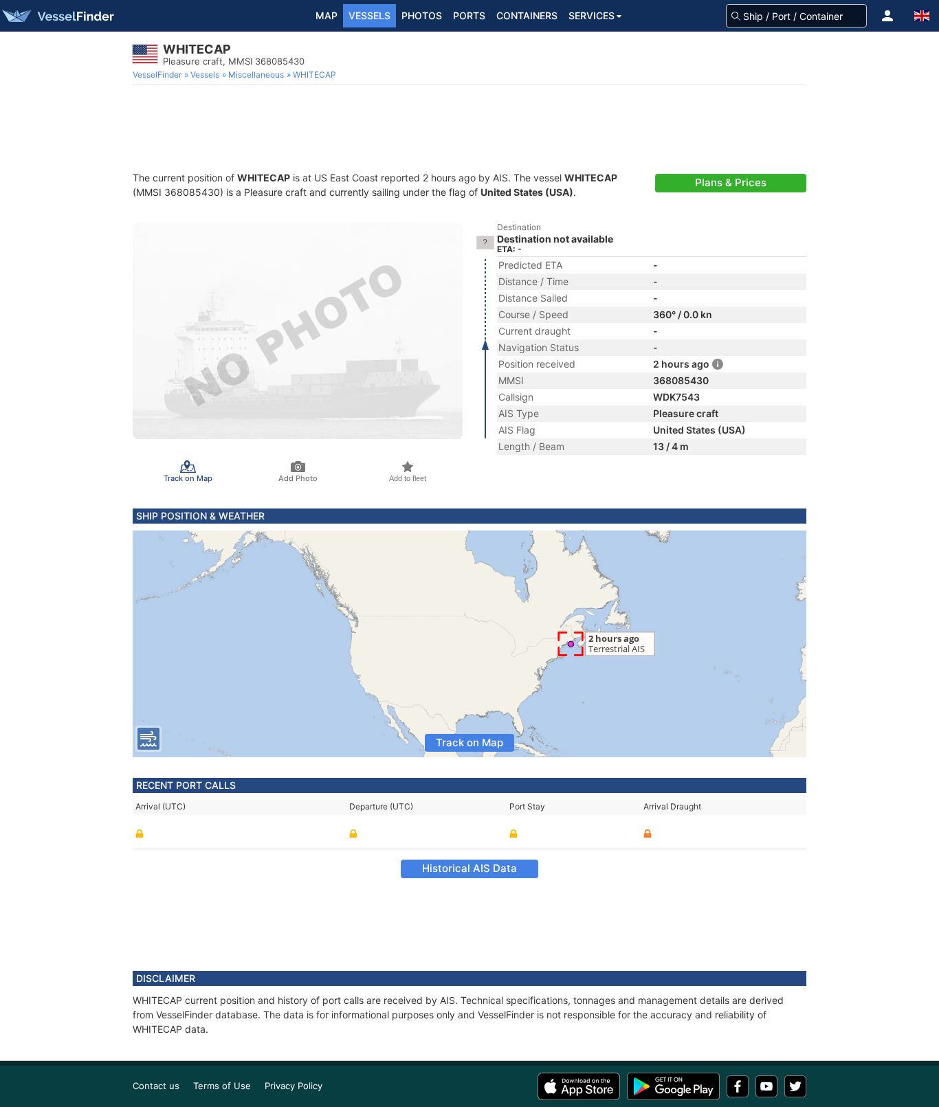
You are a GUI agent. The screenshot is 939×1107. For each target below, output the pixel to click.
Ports (469, 15)
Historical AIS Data (469, 868)
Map (327, 15)
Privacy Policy (293, 1085)
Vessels (369, 15)
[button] (887, 16)
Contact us (156, 1085)
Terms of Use (222, 1085)
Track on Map (469, 742)
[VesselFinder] (57, 16)
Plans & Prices (730, 182)
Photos (421, 15)
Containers (526, 15)
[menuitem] (158, 75)
